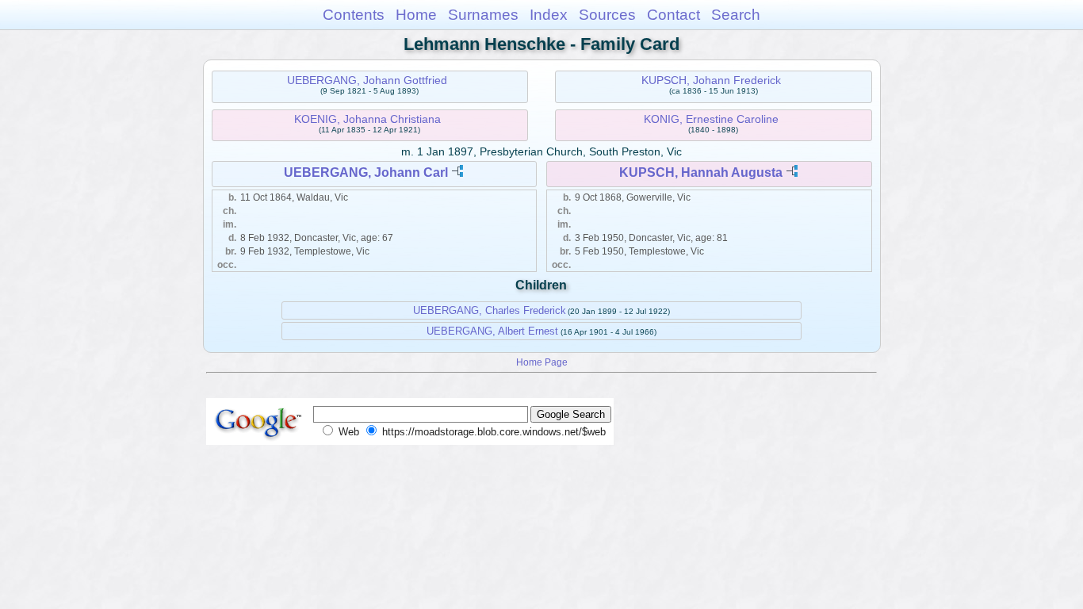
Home (416, 14)
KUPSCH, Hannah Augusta (701, 172)
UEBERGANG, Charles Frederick (489, 310)
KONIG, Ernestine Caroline (711, 119)
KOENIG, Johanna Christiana (367, 119)
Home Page (542, 362)
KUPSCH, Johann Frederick (711, 80)
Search (735, 14)
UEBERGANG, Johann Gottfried (367, 80)
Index (549, 14)
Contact (673, 14)
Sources (607, 14)
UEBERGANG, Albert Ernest (492, 331)
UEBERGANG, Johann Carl (366, 172)
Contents (354, 14)
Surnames (483, 14)
